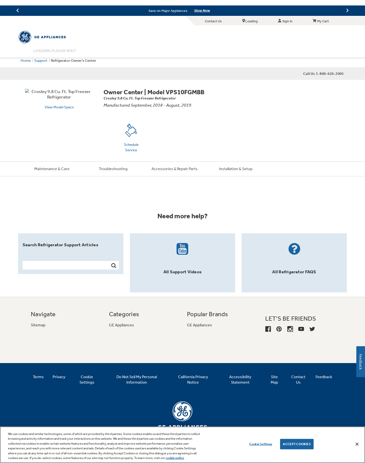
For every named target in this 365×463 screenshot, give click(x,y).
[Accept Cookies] (357, 444)
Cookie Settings (260, 444)
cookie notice (175, 458)
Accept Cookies (297, 444)
